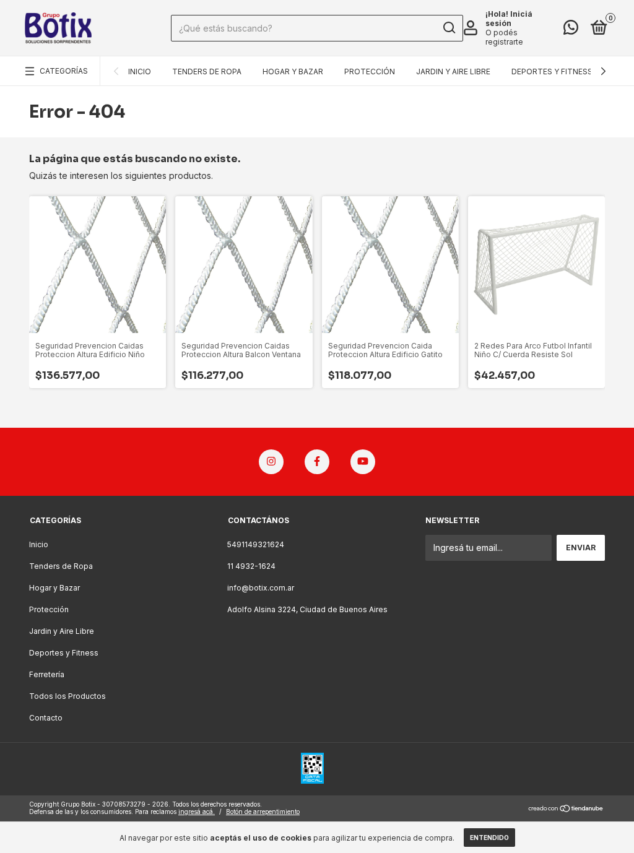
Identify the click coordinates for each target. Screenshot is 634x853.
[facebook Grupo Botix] (317, 461)
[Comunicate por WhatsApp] (570, 30)
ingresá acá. (196, 811)
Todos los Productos (67, 696)
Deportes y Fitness (552, 71)
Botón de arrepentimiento (263, 811)
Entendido (489, 837)
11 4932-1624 (251, 566)
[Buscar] (448, 28)
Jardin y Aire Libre (453, 71)
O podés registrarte (504, 37)
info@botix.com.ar (260, 587)
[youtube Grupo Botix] (362, 461)
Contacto (46, 717)
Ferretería (46, 674)
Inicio (139, 71)
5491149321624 (255, 544)
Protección (369, 71)
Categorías (64, 71)
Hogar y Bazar (293, 71)
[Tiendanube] (566, 809)
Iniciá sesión (508, 18)
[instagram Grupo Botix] (271, 461)
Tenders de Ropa (206, 71)
